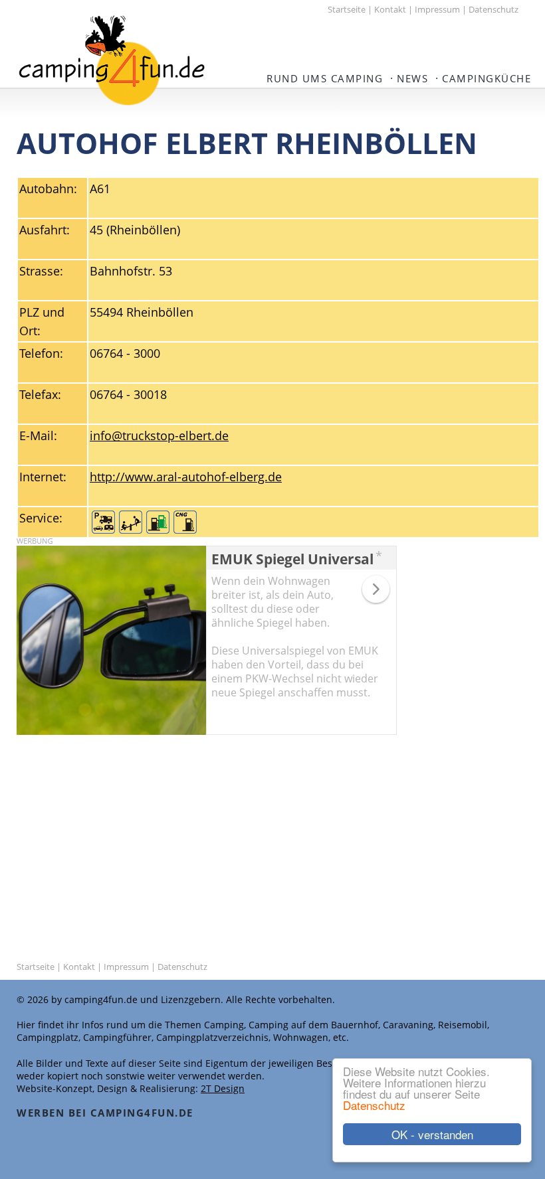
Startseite (347, 9)
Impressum (437, 9)
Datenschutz (374, 1105)
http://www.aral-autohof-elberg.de (186, 477)
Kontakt (390, 9)
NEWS (412, 78)
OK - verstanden (432, 1134)
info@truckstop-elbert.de (159, 435)
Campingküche (486, 78)
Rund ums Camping (325, 78)
